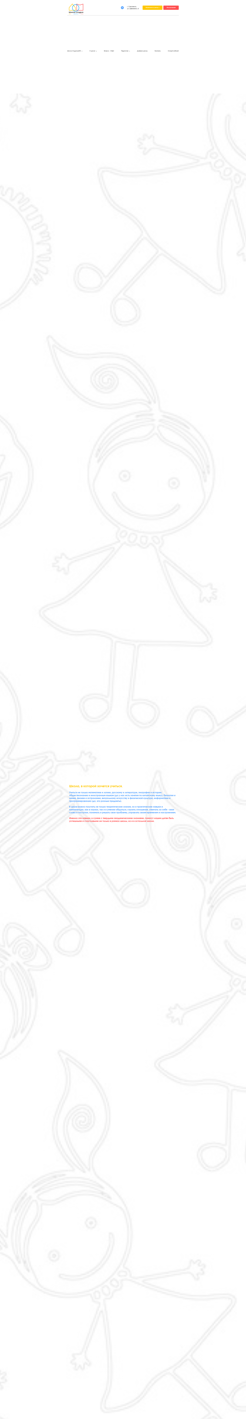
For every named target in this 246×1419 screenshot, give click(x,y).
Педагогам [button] (125, 51)
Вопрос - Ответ (109, 51)
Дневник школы (142, 51)
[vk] (122, 7)
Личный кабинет (173, 51)
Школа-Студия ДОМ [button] (74, 51)
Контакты (158, 51)
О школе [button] (92, 51)
